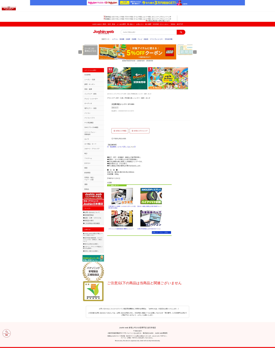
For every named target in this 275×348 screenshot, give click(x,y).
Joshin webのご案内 (99, 24)
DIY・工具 (127, 94)
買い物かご (131, 24)
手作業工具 (134, 94)
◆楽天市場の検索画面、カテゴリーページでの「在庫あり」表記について (92, 239)
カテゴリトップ (111, 94)
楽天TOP (180, 24)
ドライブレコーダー (156, 39)
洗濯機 (134, 39)
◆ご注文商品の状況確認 (91, 223)
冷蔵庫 (128, 39)
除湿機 (122, 39)
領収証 (173, 24)
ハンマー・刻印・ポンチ (144, 94)
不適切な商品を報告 (120, 138)
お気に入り (140, 24)
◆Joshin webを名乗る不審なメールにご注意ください (93, 234)
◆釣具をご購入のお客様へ (91, 251)
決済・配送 (111, 24)
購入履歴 (148, 24)
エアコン (115, 39)
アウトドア (120, 94)
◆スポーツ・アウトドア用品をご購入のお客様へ (92, 247)
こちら (132, 147)
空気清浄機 (168, 39)
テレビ (140, 39)
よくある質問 (121, 24)
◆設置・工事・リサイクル (92, 218)
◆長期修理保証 (88, 215)
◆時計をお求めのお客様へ (91, 244)
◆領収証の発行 (88, 220)
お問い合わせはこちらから (108, 309)
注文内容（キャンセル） (161, 24)
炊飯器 (146, 39)
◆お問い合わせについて (91, 212)
